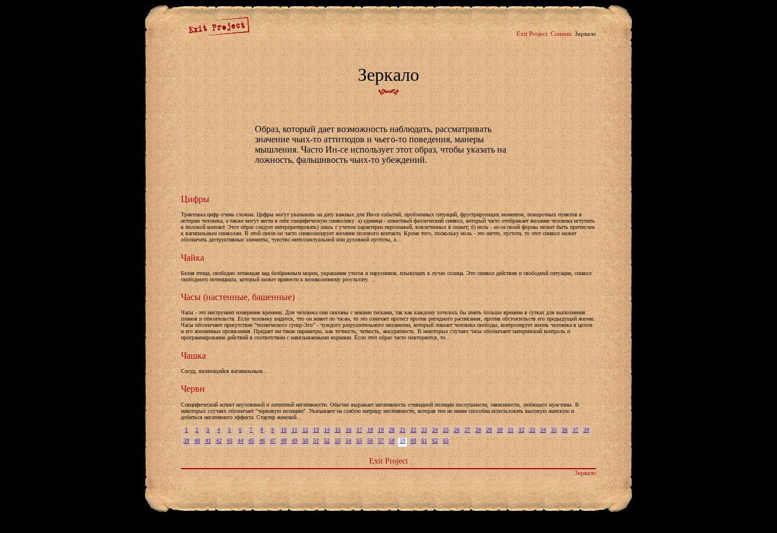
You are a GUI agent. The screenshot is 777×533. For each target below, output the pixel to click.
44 (240, 441)
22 (413, 430)
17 (359, 430)
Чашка (193, 355)
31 (511, 430)
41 (208, 441)
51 (316, 441)
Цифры (195, 199)
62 (435, 441)
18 (370, 430)
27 (467, 430)
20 (392, 430)
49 (294, 441)
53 (338, 441)
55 (359, 441)
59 (403, 441)
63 (446, 441)
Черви (193, 388)
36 (565, 430)
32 (521, 430)
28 (478, 430)
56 (370, 441)
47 (273, 441)
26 (457, 430)
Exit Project (388, 460)
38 (586, 430)
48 (284, 441)
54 (349, 441)
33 (532, 430)
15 (338, 430)
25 (446, 430)
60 (413, 441)
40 (197, 441)
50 (305, 441)
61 (424, 441)
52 (327, 441)
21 (403, 430)
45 (251, 441)
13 (316, 430)
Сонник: (562, 33)
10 (284, 430)
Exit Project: (532, 33)
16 (349, 430)
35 (554, 430)
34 (543, 430)
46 (262, 441)
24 (435, 430)
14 (327, 430)
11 (294, 430)
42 (219, 441)
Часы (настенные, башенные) (238, 297)
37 (575, 430)
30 (500, 430)
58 (392, 441)
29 (489, 430)
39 (186, 441)
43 (230, 441)
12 (305, 430)
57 (381, 441)
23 (424, 430)
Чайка (192, 258)
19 (381, 430)
